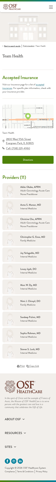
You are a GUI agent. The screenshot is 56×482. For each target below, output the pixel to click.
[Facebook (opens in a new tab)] (7, 461)
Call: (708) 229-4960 (18, 148)
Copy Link (34, 366)
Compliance (10, 471)
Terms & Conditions (25, 471)
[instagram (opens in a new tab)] (13, 461)
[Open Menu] (51, 7)
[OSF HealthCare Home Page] (12, 7)
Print (22, 366)
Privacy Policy (41, 471)
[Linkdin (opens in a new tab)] (20, 461)
